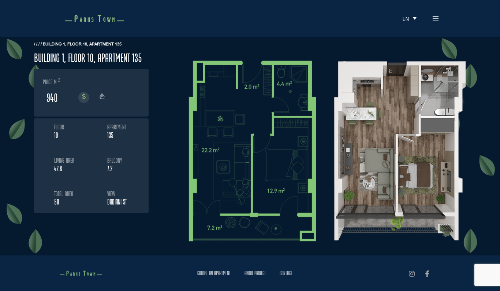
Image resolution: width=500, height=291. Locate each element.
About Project (255, 273)
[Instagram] (411, 273)
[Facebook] (427, 273)
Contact (286, 273)
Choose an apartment (214, 273)
